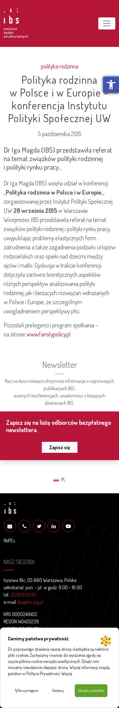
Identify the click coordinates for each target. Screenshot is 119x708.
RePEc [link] (9, 540)
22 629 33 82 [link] (24, 595)
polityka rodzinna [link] (59, 66)
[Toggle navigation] (106, 23)
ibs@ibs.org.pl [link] (30, 602)
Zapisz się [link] (59, 447)
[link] (111, 85)
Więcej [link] (66, 673)
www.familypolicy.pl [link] (49, 334)
